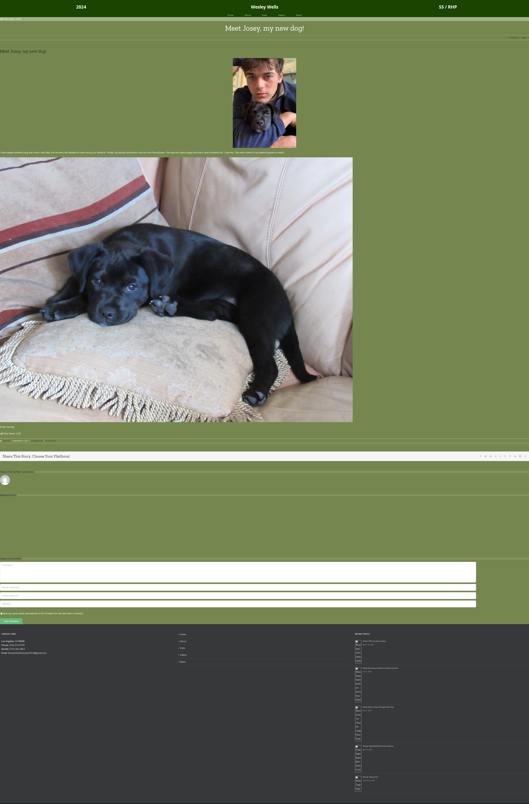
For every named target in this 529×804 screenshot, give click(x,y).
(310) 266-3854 (17, 649)
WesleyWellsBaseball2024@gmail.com (27, 653)
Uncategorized (37, 441)
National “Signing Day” (370, 777)
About (183, 641)
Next (524, 37)
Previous (514, 37)
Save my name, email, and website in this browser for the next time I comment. (43, 613)
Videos (183, 654)
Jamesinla (6, 441)
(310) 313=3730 (17, 645)
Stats (182, 648)
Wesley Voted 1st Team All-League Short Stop (378, 707)
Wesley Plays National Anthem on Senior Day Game (380, 668)
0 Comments (50, 441)
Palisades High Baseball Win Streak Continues (378, 746)
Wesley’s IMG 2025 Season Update (374, 641)
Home (183, 634)
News (183, 661)
